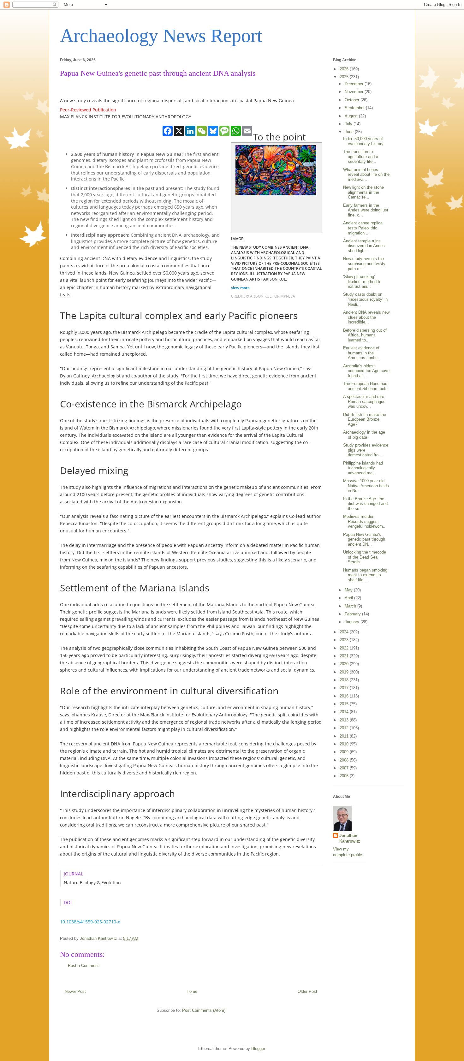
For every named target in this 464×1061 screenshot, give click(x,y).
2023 (345, 639)
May (349, 590)
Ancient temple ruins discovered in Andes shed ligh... (364, 246)
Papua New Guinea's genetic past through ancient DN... (364, 539)
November (355, 91)
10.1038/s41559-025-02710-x (90, 922)
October (352, 100)
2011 (345, 736)
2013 (345, 720)
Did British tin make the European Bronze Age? (364, 419)
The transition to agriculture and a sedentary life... (360, 156)
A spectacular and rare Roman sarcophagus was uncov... (364, 401)
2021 (345, 656)
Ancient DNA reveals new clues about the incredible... (366, 317)
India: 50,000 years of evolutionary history (363, 141)
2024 (345, 632)
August (352, 116)
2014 (345, 711)
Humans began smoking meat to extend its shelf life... (365, 575)
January (352, 621)
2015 (345, 704)
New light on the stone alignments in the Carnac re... (363, 192)
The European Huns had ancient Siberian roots (365, 386)
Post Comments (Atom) (203, 1010)
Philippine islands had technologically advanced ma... (363, 468)
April (349, 598)
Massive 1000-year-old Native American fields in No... (366, 485)
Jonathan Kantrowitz (349, 838)
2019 (345, 672)
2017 (345, 687)
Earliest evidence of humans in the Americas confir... (361, 353)
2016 (345, 696)
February (353, 614)
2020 (345, 663)
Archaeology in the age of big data (364, 435)
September (355, 107)
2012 (345, 728)
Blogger (258, 1048)
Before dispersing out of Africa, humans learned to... (365, 335)
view (241, 287)
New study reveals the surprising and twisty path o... (364, 263)
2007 (345, 768)
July (349, 124)
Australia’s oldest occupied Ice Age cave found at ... (366, 371)
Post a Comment (83, 965)
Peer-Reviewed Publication (88, 110)
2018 (345, 680)
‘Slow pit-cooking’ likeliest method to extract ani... (362, 281)
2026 (345, 69)
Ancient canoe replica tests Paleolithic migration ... (363, 228)
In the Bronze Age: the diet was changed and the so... (365, 503)
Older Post (307, 991)
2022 (345, 648)
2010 (345, 744)
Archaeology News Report (161, 35)
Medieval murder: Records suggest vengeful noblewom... (365, 521)
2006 (345, 776)
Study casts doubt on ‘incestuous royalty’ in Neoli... (365, 299)
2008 (345, 760)
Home (192, 991)
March (351, 606)
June (350, 131)
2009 (345, 752)
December (355, 83)
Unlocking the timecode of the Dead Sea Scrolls (364, 557)
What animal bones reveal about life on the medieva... (366, 174)
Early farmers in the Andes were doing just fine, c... (365, 210)
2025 (345, 76)
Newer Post (75, 991)
